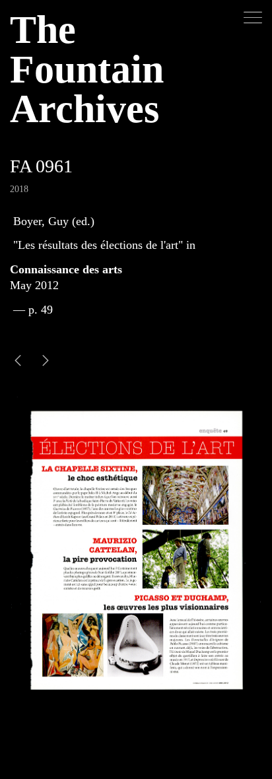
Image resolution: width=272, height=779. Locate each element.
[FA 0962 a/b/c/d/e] (18, 362)
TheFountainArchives (87, 69)
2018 (19, 189)
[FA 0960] (45, 362)
